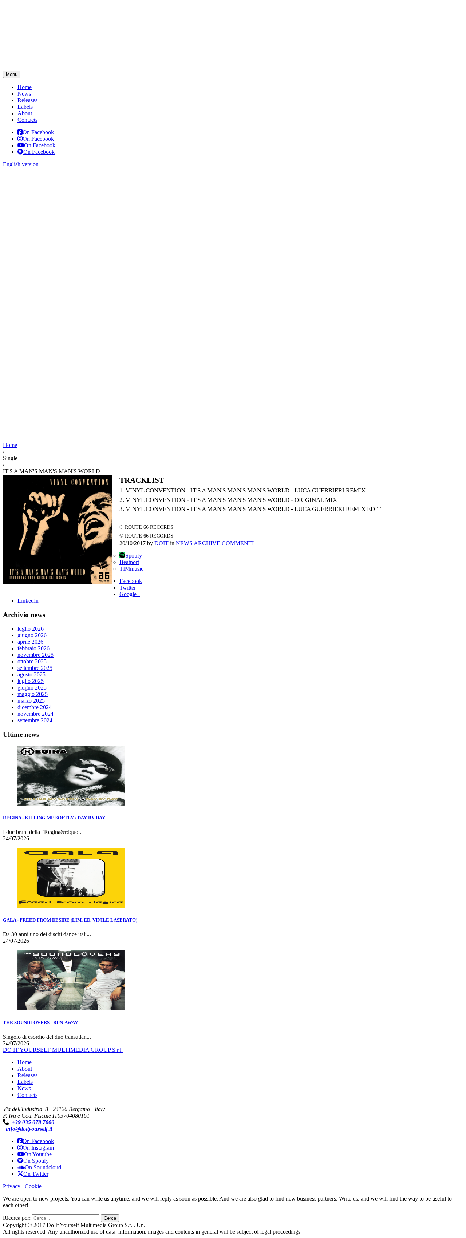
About (24, 113)
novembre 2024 (35, 714)
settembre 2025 (34, 668)
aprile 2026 (30, 642)
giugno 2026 (32, 635)
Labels (25, 107)
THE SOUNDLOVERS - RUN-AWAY (40, 1022)
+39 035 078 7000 (33, 1122)
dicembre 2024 (34, 707)
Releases (27, 100)
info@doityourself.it (29, 1129)
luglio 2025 (30, 681)
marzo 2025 (31, 701)
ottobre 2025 (32, 661)
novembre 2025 (35, 655)
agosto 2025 (31, 674)
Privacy (11, 1186)
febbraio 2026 (33, 648)
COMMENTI (238, 543)
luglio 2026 (30, 629)
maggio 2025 (32, 694)
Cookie (33, 1186)
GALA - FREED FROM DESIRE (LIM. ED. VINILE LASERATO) (70, 920)
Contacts (27, 120)
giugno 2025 (32, 687)
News (24, 94)
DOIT (161, 543)
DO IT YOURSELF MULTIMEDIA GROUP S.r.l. (63, 1050)
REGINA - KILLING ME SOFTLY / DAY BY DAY (54, 817)
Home (24, 87)
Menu (11, 74)
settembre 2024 (34, 720)
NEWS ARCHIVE (198, 543)
